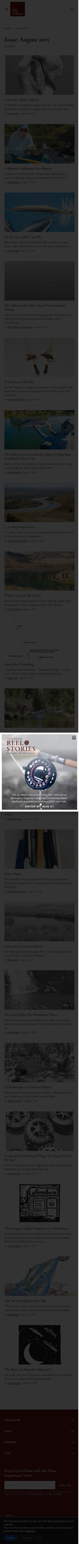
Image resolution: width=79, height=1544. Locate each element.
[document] (39, 772)
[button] (74, 737)
